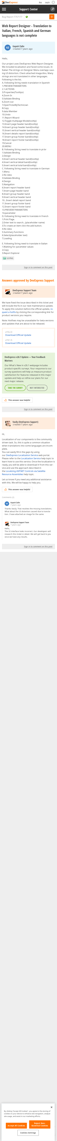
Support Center (28, 9)
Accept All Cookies (16, 1125)
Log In (47, 2)
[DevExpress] (10, 3)
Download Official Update (18, 335)
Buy (40, 2)
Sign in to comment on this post (38, 267)
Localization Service (31, 458)
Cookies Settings (28, 1133)
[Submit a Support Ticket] (51, 16)
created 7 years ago (23, 49)
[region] (28, 1122)
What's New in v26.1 (19, 365)
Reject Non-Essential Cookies (40, 1124)
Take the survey (15, 387)
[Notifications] (53, 2)
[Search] (52, 9)
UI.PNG (10, 258)
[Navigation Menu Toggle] (4, 9)
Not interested (37, 387)
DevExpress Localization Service (22, 455)
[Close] (51, 1107)
